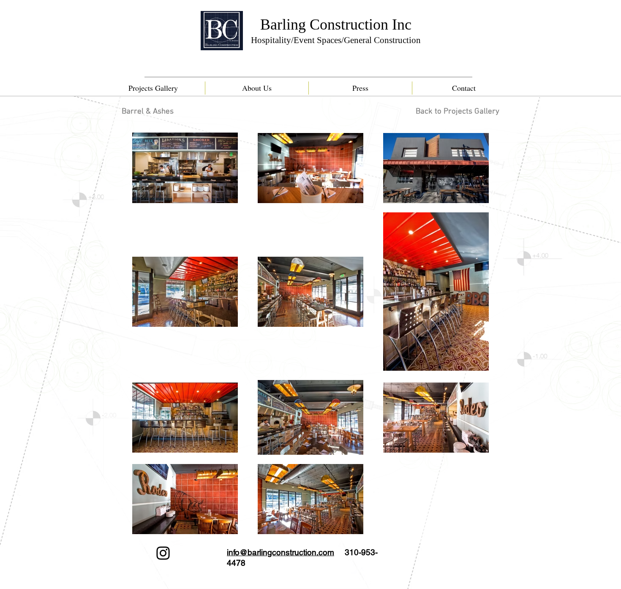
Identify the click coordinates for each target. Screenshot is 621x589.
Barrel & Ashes (148, 112)
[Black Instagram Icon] (163, 553)
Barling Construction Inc (335, 24)
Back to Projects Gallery (457, 112)
